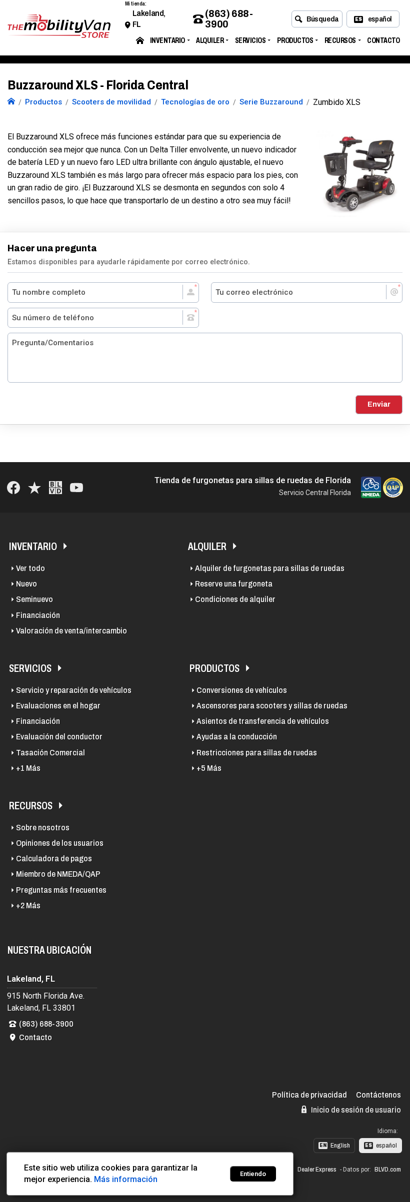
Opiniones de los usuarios (60, 843)
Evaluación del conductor (59, 736)
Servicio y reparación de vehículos (74, 690)
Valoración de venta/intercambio (71, 630)
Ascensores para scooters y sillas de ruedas (272, 705)
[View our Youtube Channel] (76, 487)
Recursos (340, 40)
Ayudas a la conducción (236, 736)
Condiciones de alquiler (235, 599)
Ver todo (30, 568)
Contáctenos (378, 1095)
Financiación (38, 615)
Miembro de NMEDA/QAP (58, 874)
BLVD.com (387, 1169)
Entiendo (253, 1174)
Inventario (167, 40)
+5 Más (209, 768)
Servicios (250, 40)
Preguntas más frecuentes (61, 890)
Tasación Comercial (50, 752)
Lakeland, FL (149, 18)
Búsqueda (322, 19)
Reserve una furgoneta (233, 584)
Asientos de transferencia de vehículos (262, 721)
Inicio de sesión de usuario (355, 1110)
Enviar (379, 404)
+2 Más (28, 905)
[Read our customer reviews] (34, 487)
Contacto (383, 40)
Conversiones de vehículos (241, 690)
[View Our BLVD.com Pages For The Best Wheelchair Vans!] (55, 487)
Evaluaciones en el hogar (58, 705)
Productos (295, 40)
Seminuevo (34, 599)
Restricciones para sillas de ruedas (256, 752)
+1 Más (28, 768)
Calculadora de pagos (54, 858)
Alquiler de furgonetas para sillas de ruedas (269, 568)
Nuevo (26, 584)
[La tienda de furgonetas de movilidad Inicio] (11, 102)
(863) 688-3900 (228, 18)
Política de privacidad (309, 1095)
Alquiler (210, 40)
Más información (126, 1179)
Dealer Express (317, 1169)
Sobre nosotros (43, 827)
